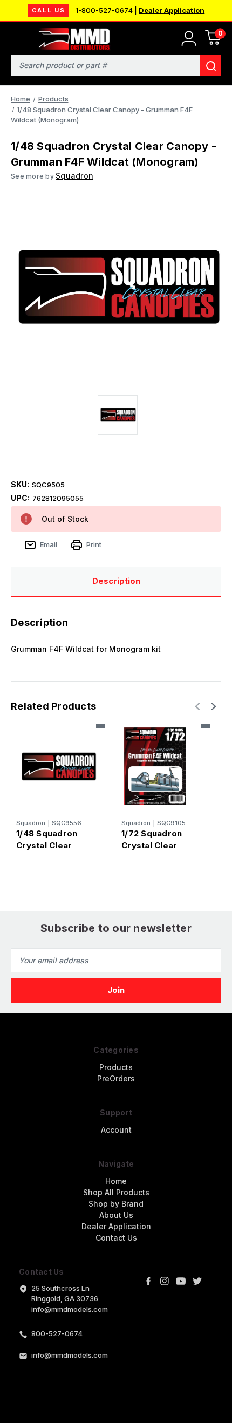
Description (116, 581)
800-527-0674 (57, 1333)
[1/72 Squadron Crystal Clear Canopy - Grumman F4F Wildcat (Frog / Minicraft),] (163, 766)
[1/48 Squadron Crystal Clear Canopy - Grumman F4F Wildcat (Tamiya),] (58, 766)
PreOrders (116, 1078)
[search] (210, 65)
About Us (116, 1215)
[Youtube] (180, 1281)
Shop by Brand (116, 1203)
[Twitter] (196, 1281)
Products (116, 1067)
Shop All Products (116, 1192)
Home (116, 1181)
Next (212, 706)
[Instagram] (164, 1281)
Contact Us (116, 1237)
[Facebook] (148, 1281)
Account (116, 1129)
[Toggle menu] (15, 36)
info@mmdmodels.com (69, 1355)
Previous (199, 706)
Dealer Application (171, 10)
